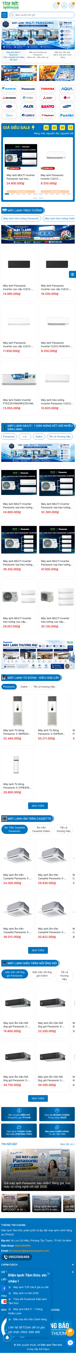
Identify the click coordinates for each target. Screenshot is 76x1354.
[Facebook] (4, 1288)
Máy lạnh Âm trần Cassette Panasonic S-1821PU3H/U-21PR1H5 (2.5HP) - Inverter (51, 876)
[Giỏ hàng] (71, 5)
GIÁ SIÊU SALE (17, 127)
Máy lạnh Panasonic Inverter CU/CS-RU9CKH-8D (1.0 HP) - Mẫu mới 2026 (54, 177)
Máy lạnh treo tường (25, 210)
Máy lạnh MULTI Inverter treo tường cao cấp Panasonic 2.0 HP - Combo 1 (18, 620)
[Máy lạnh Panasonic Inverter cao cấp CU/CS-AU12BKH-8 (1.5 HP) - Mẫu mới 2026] (57, 264)
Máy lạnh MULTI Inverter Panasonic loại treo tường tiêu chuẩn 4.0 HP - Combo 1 (56, 563)
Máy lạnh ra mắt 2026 (26, 1293)
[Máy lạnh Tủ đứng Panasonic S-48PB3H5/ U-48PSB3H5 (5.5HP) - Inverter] (18, 711)
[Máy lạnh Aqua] (67, 88)
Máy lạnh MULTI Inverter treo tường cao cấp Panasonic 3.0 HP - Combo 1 (56, 620)
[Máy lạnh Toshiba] (47, 88)
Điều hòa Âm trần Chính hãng (30, 1319)
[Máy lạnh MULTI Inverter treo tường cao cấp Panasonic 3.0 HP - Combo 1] (57, 597)
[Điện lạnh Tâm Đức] (13, 5)
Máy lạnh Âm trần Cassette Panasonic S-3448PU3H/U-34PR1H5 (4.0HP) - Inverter (17, 930)
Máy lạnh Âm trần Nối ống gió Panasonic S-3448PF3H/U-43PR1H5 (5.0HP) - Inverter (51, 1078)
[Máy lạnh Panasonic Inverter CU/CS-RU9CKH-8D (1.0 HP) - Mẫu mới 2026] (55, 155)
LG (25, 436)
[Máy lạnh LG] (67, 97)
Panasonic (9, 436)
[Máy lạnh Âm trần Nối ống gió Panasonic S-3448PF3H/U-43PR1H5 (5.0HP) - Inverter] (52, 1057)
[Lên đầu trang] (71, 1323)
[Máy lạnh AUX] (28, 106)
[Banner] (19, 73)
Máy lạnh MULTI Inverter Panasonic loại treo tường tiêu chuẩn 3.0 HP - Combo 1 (56, 505)
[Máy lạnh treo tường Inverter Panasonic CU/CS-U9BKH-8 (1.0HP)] (57, 378)
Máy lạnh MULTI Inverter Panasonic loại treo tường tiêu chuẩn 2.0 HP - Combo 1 (21, 177)
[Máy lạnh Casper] (28, 97)
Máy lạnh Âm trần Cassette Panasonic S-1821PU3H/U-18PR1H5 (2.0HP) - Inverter (16, 876)
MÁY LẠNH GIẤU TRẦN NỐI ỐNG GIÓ (32, 963)
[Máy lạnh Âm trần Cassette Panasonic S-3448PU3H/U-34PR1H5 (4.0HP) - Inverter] (18, 909)
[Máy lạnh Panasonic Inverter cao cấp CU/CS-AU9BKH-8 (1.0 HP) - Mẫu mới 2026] (19, 264)
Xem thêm (38, 805)
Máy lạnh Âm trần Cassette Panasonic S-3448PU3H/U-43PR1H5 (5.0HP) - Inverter (52, 930)
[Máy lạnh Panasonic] (28, 88)
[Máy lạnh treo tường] (38, 234)
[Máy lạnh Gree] (28, 115)
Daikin (39, 436)
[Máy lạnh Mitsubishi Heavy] (9, 97)
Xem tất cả (66, 1144)
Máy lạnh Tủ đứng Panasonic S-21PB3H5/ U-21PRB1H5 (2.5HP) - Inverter (16, 786)
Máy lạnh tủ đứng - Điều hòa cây (33, 677)
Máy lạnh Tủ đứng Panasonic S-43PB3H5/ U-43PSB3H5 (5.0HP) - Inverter (51, 732)
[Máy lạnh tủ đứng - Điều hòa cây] (38, 654)
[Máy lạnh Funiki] (67, 115)
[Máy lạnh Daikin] (9, 88)
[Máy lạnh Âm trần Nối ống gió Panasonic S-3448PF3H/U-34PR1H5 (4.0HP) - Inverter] (18, 1057)
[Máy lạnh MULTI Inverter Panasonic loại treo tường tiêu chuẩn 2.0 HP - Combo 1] (21, 155)
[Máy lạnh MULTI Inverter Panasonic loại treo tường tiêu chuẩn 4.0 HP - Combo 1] (57, 539)
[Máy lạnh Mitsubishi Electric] (47, 97)
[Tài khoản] (64, 5)
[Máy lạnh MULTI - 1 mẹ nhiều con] (38, 452)
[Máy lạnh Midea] (9, 115)
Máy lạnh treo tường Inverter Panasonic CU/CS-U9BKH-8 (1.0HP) (56, 401)
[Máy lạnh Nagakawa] (47, 115)
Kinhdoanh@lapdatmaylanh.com (29, 1250)
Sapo (46, 1348)
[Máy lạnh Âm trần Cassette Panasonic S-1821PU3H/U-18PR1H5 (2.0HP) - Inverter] (18, 855)
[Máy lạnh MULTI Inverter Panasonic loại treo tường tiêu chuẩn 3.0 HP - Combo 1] (57, 482)
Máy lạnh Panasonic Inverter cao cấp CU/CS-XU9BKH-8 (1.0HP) (17, 344)
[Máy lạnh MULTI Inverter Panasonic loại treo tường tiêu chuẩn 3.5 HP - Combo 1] (19, 539)
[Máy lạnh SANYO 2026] (47, 106)
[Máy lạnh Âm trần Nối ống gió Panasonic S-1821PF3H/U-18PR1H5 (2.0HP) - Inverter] (18, 1003)
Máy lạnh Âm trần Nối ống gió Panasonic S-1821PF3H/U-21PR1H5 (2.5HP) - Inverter (51, 1024)
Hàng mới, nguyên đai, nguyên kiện (31, 133)
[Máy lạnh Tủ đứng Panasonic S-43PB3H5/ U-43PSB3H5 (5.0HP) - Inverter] (52, 711)
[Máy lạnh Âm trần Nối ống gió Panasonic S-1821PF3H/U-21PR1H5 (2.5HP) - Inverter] (52, 1003)
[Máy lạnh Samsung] (67, 106)
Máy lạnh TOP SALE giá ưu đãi (30, 1287)
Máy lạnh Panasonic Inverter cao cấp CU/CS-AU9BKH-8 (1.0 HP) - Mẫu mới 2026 (18, 287)
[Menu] (4, 15)
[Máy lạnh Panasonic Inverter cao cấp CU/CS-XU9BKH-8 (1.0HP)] (19, 321)
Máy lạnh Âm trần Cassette (29, 818)
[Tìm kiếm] (12, 15)
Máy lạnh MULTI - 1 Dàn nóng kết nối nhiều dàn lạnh (40, 427)
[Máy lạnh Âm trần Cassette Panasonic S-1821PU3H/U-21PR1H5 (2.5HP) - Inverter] (52, 855)
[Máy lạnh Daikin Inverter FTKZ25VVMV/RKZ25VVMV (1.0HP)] (19, 378)
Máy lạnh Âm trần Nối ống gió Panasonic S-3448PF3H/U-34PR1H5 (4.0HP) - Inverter (17, 1078)
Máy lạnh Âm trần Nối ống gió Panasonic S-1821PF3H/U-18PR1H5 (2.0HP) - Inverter (16, 1024)
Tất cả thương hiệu (60, 436)
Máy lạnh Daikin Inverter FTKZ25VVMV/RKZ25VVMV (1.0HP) (18, 401)
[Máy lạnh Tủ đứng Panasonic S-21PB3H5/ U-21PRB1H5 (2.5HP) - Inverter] (18, 764)
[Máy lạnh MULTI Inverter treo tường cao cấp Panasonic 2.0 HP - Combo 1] (19, 597)
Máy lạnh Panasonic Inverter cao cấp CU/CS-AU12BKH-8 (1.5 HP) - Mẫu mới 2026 (56, 287)
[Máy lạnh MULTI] (38, 34)
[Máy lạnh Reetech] (9, 106)
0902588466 (23, 1245)
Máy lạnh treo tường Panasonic (21, 218)
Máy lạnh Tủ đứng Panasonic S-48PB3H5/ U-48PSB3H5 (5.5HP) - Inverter (17, 732)
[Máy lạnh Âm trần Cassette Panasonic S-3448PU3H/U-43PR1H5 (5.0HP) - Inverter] (52, 909)
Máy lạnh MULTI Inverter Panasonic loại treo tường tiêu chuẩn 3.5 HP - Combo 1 (18, 563)
